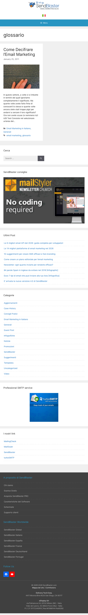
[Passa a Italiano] (44, 15)
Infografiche (9, 336)
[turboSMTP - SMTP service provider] (44, 421)
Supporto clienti (11, 512)
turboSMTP (9, 458)
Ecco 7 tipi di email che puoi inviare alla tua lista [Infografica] (31, 276)
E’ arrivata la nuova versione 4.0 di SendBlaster (25, 281)
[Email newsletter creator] (44, 223)
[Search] (41, 158)
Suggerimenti (10, 357)
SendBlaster (9, 352)
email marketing (14, 135)
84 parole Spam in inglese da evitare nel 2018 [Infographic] (31, 270)
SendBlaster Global (13, 530)
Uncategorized (10, 368)
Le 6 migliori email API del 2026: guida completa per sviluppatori (33, 243)
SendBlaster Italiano (13, 535)
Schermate (9, 507)
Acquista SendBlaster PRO (16, 496)
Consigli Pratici (10, 314)
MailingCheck (10, 441)
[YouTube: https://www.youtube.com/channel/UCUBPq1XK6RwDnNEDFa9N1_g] (12, 574)
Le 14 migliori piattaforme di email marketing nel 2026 (29, 248)
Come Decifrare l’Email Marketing (19, 52)
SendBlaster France (13, 546)
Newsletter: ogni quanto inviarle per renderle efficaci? (28, 265)
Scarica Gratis (10, 491)
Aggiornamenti (10, 303)
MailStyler (8, 447)
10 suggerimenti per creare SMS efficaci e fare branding (29, 254)
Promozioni (9, 346)
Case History (10, 308)
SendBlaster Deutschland (15, 551)
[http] (6, 574)
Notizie (7, 341)
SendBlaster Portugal (13, 557)
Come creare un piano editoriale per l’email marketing (28, 259)
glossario (26, 135)
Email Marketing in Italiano (19, 128)
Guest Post (9, 330)
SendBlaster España (13, 541)
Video (6, 374)
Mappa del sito (38, 588)
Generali (7, 132)
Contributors (50, 588)
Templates (9, 363)
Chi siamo (8, 485)
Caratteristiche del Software (17, 501)
